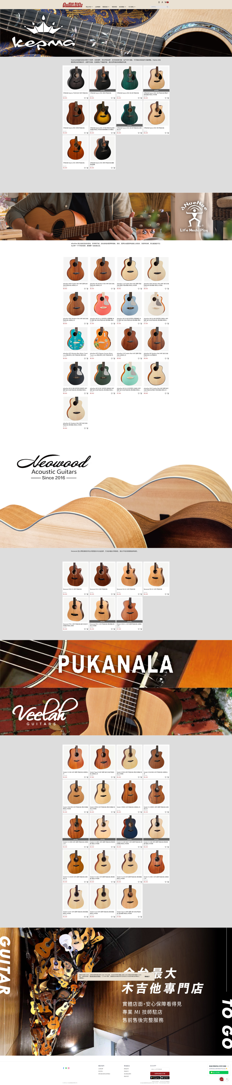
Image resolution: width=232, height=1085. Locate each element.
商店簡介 (100, 1071)
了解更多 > (81, 978)
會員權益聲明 (127, 1073)
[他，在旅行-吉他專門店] (73, 5)
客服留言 (126, 1071)
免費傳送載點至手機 (160, 1073)
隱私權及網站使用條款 (104, 1073)
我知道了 (147, 976)
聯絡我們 (126, 1076)
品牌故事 (100, 1068)
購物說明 (126, 1068)
